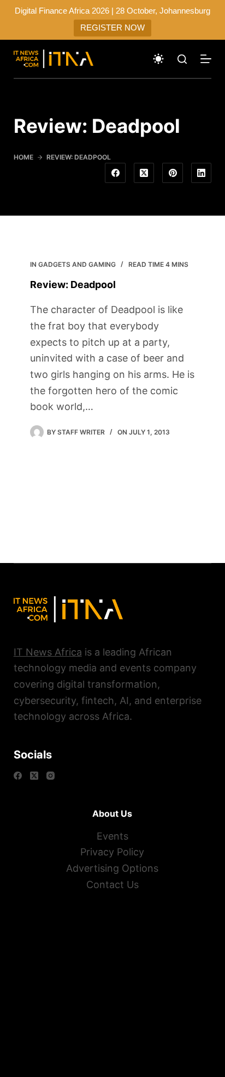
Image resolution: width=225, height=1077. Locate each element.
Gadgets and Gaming (77, 264)
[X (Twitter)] (144, 173)
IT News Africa (48, 652)
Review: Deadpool (73, 284)
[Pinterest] (172, 173)
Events (112, 836)
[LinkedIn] (201, 173)
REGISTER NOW (112, 27)
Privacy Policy (112, 852)
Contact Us (112, 884)
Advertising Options (112, 868)
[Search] (182, 59)
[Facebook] (115, 173)
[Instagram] (50, 776)
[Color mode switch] (158, 58)
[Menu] (205, 58)
